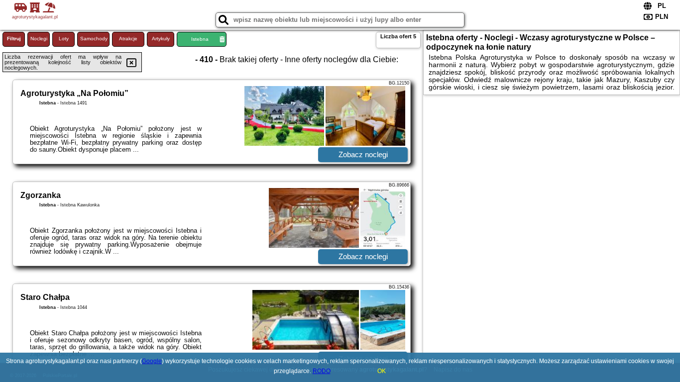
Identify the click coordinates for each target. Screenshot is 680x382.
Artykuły (161, 38)
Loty (64, 38)
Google (152, 361)
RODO (322, 371)
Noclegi (38, 38)
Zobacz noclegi (363, 154)
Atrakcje (128, 38)
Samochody (94, 38)
